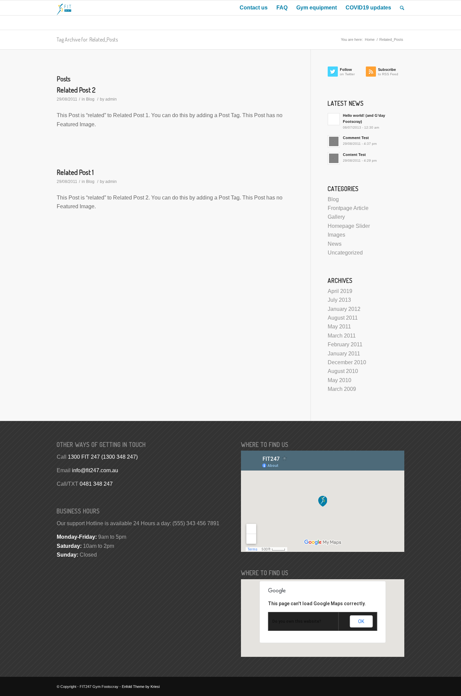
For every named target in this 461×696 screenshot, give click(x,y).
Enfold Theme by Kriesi (141, 687)
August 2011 (343, 318)
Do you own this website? (296, 621)
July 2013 (339, 300)
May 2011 (339, 326)
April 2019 (340, 291)
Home (370, 39)
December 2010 (347, 362)
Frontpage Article (348, 208)
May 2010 (339, 380)
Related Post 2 (76, 89)
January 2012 (344, 309)
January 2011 (344, 353)
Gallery (336, 217)
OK (361, 621)
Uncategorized (345, 253)
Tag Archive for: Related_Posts (87, 39)
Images (336, 235)
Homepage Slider (349, 226)
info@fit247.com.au (95, 470)
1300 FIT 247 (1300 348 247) (103, 457)
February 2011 (345, 344)
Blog (90, 99)
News (335, 244)
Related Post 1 (75, 172)
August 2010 (343, 371)
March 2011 (342, 336)
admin (111, 99)
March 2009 (342, 389)
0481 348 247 (96, 484)
